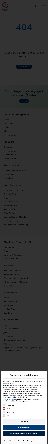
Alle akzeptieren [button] (24, 427)
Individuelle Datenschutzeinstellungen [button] (24, 433)
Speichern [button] (24, 421)
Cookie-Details (8, 441)
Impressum (41, 441)
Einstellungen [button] (7, 401)
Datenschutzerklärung (9, 399)
